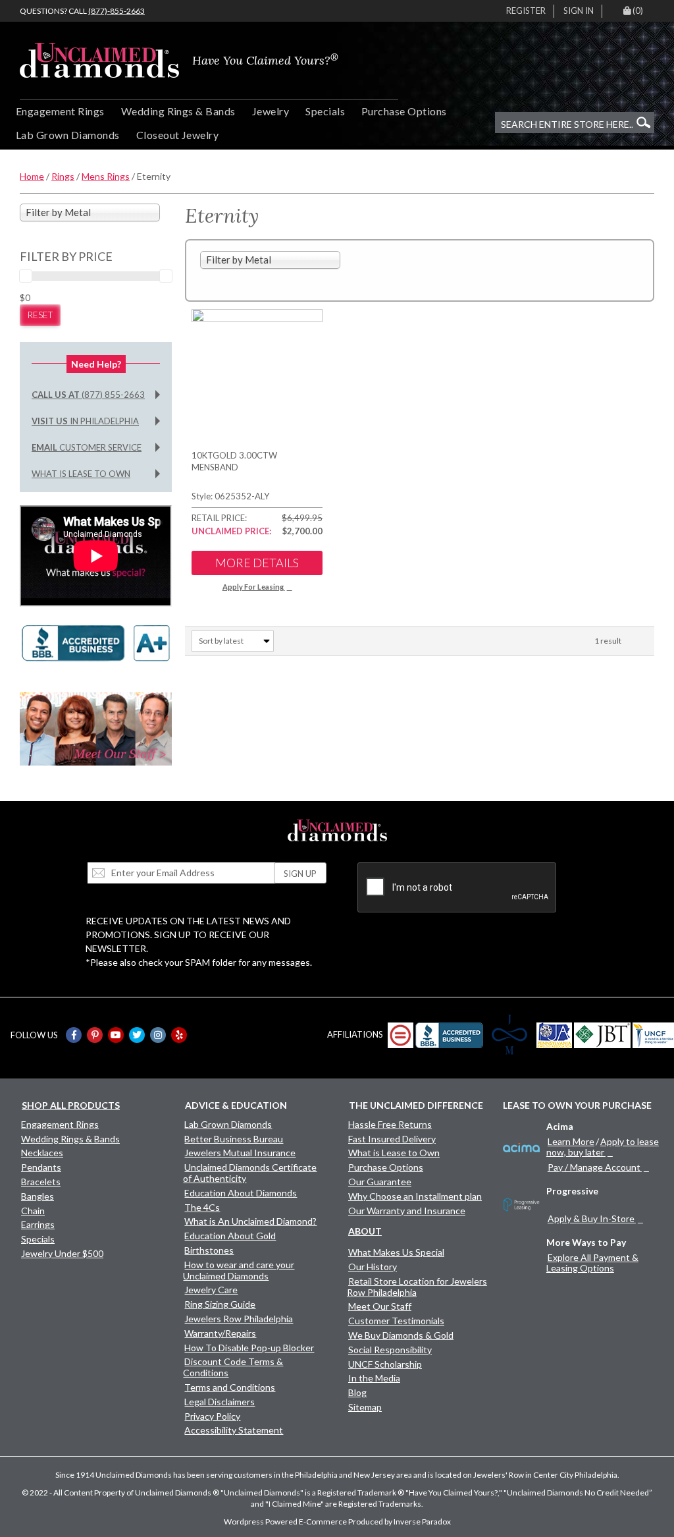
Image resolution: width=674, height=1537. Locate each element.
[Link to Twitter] (137, 1035)
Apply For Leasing (253, 586)
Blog (357, 1392)
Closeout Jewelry (177, 134)
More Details (257, 562)
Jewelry (270, 111)
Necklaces (42, 1152)
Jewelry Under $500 (62, 1253)
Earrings (38, 1224)
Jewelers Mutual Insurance (240, 1152)
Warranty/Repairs (220, 1333)
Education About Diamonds (240, 1192)
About (365, 1231)
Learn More (571, 1141)
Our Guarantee (379, 1181)
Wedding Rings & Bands (178, 111)
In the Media (374, 1377)
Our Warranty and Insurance (406, 1210)
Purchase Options (404, 111)
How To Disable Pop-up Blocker (249, 1347)
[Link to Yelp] (179, 1035)
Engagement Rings (60, 111)
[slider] (25, 276)
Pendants (41, 1167)
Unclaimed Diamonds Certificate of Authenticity (250, 1172)
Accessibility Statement (233, 1430)
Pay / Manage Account (594, 1167)
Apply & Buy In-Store (591, 1218)
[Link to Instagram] (158, 1035)
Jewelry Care (211, 1289)
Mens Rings (106, 176)
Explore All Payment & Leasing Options (592, 1262)
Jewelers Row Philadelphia (238, 1318)
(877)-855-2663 (116, 11)
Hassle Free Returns (390, 1124)
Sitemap (365, 1406)
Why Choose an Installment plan (415, 1196)
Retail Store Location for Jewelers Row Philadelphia (417, 1286)
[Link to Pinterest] (95, 1035)
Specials (325, 111)
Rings (62, 176)
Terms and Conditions (229, 1387)
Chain (33, 1210)
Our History (372, 1266)
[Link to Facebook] (74, 1035)
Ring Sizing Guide (219, 1304)
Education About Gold (230, 1235)
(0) (638, 10)
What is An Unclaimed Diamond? (250, 1221)
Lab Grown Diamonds (68, 134)
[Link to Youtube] (116, 1035)
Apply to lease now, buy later (602, 1147)
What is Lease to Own (81, 473)
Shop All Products (71, 1105)
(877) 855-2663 (88, 394)
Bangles (37, 1196)
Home (32, 176)
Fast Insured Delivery (392, 1138)
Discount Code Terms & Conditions (233, 1367)
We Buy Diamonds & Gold (401, 1335)
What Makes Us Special (396, 1252)
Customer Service (87, 447)
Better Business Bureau (233, 1138)
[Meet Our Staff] (96, 727)
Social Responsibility (390, 1349)
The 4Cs (202, 1207)
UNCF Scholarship (385, 1364)
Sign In (578, 10)
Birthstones (209, 1250)
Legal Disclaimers (219, 1401)
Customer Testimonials (396, 1320)
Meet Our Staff (379, 1306)
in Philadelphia (85, 421)
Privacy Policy (212, 1416)
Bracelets (41, 1181)
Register (526, 10)
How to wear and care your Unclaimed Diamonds (238, 1270)
